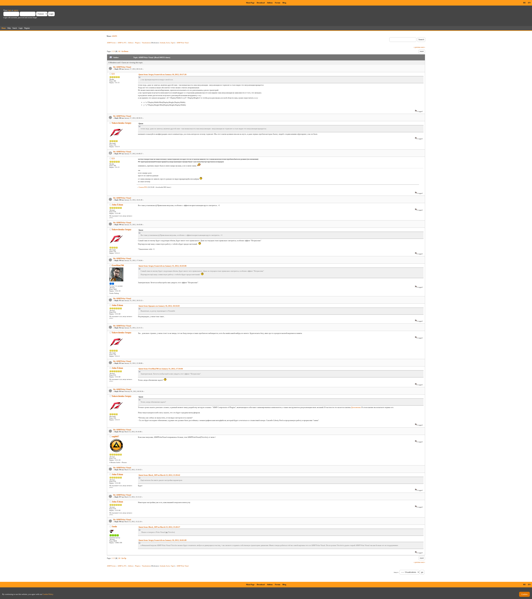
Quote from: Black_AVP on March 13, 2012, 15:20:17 (159, 527)
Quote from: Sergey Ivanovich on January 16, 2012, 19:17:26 (162, 74)
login (9, 10)
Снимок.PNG (143, 187)
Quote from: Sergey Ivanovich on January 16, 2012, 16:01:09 (162, 540)
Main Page (250, 3)
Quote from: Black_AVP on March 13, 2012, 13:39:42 (159, 475)
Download (261, 3)
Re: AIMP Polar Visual (122, 67)
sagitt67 (115, 436)
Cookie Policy (48, 594)
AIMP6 (114, 36)
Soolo (168, 42)
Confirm (524, 594)
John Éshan (117, 204)
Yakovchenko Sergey (121, 123)
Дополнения (356, 407)
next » (423, 47)
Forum (277, 3)
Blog (284, 3)
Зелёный (162, 42)
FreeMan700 (118, 265)
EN (529, 3)
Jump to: (396, 572)
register (15, 10)
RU (524, 3)
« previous (417, 47)
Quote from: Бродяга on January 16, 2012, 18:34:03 (159, 306)
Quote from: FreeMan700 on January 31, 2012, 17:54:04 (161, 369)
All (119, 51)
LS (113, 74)
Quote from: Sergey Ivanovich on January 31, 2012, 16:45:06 (162, 266)
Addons (270, 3)
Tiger (172, 42)
